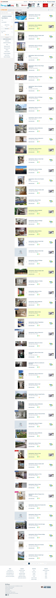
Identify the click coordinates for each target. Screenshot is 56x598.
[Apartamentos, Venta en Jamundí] (21, 118)
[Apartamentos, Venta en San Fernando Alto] (21, 506)
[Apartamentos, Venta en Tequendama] (21, 323)
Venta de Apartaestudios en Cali (10, 573)
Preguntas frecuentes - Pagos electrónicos (10, 592)
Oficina (34, 570)
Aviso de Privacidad (7, 589)
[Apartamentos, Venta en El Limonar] (21, 343)
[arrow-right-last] (45, 563)
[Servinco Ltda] (24, 5)
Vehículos (46, 573)
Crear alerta (7, 34)
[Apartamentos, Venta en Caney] (21, 313)
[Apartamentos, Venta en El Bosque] (21, 46)
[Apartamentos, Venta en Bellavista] (21, 302)
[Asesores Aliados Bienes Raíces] (45, 5)
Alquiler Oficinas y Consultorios (22, 576)
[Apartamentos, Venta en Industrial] (21, 211)
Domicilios (34, 573)
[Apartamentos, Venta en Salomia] (21, 232)
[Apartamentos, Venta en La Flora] (21, 108)
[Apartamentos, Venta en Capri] (21, 15)
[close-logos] (28, 7)
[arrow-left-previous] (27, 563)
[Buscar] (12, 13)
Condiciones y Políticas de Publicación (9, 587)
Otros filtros (6, 28)
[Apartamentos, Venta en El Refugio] (21, 98)
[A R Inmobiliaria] (38, 5)
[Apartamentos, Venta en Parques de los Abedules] (21, 495)
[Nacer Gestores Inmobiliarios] (31, 5)
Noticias (35, 1)
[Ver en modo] (49, 10)
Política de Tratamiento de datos (9, 588)
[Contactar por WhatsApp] (38, 18)
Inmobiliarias (31, 1)
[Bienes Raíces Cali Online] (17, 5)
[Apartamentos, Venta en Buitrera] (21, 149)
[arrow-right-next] (42, 563)
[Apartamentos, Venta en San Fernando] (21, 545)
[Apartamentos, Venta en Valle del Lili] (21, 139)
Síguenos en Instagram (34, 579)
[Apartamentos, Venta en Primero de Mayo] (21, 535)
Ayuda (34, 576)
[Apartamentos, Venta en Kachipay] (21, 170)
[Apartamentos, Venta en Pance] (21, 201)
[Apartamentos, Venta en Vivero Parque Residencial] (21, 67)
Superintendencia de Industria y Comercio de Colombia (11, 593)
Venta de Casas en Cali (10, 570)
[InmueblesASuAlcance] (51, 16)
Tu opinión (55, 298)
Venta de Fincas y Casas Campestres (10, 576)
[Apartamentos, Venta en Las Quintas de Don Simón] (21, 364)
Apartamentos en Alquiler (22, 570)
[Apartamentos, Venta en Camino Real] (21, 160)
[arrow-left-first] (25, 563)
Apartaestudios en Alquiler (22, 573)
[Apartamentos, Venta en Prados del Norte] (21, 414)
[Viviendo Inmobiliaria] (10, 5)
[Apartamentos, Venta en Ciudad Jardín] (21, 36)
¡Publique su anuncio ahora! (46, 570)
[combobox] (7, 13)
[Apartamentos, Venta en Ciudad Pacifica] (21, 395)
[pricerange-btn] (12, 26)
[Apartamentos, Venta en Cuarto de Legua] (21, 525)
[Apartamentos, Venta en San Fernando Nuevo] (21, 57)
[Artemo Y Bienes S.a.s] (3, 5)
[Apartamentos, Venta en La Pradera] (21, 282)
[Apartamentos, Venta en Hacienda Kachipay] (21, 88)
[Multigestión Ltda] (52, 5)
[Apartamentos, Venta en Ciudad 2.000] (21, 271)
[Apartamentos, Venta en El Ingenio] (21, 77)
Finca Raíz (25, 1)
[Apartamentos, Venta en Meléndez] (21, 26)
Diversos (46, 576)
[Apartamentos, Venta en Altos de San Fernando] (21, 354)
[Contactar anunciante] (39, 18)
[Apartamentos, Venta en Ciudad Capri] (21, 556)
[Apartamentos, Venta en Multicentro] (21, 129)
